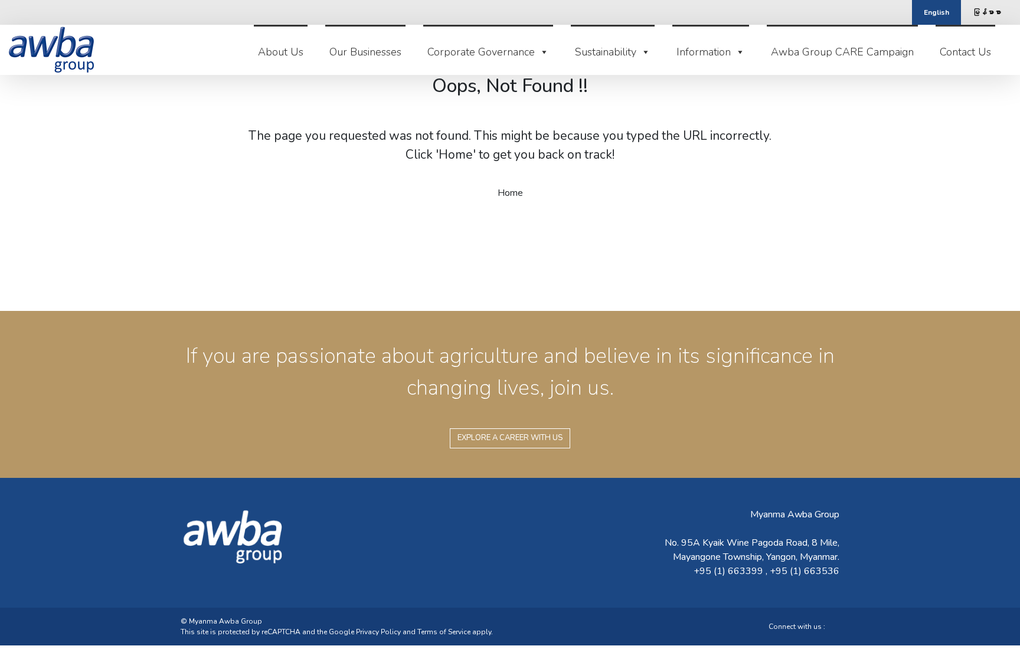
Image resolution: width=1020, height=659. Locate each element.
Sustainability (605, 52)
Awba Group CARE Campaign (842, 52)
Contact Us (965, 52)
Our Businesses (365, 52)
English (936, 12)
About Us (280, 52)
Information (703, 52)
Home (510, 192)
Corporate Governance (481, 52)
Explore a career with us (510, 437)
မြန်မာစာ (987, 12)
